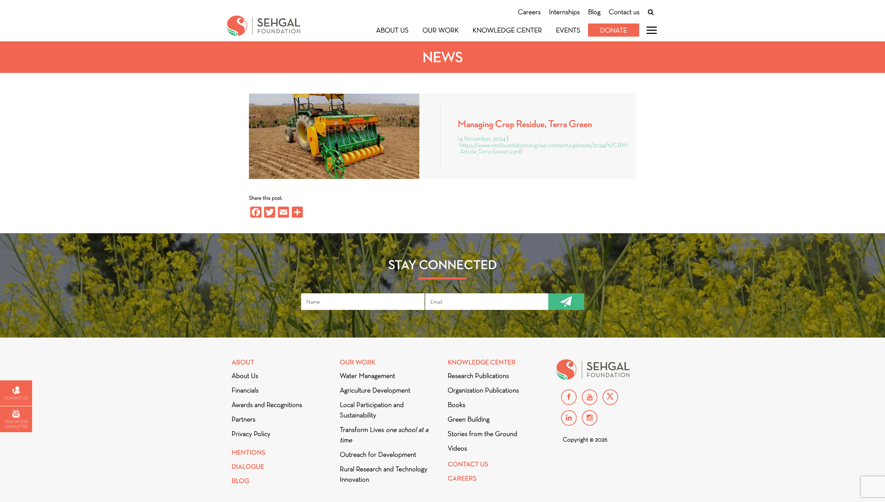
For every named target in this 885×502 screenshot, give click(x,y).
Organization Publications (483, 390)
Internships (564, 12)
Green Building (469, 419)
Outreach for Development (378, 454)
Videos (457, 448)
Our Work (440, 30)
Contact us (624, 12)
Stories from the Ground (482, 433)
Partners (243, 419)
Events (568, 30)
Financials (245, 390)
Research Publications (478, 375)
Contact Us (468, 464)
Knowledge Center (507, 30)
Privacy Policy (251, 433)
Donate (613, 30)
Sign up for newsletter (15, 424)
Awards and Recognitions (267, 404)
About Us (392, 30)
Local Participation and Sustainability (372, 409)
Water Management (367, 375)
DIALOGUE (248, 467)
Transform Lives (384, 434)
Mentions (249, 452)
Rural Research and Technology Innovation (383, 474)
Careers (529, 12)
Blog (594, 12)
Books (456, 404)
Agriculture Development (375, 390)
